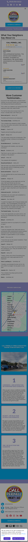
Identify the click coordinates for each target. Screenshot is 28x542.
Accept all (7, 538)
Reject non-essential (18, 538)
